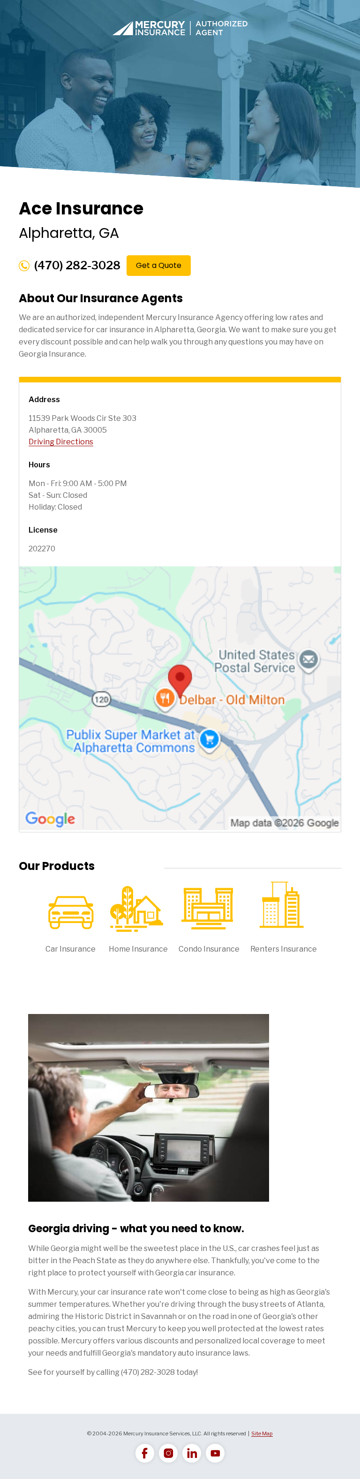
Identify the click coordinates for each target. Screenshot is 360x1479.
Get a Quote (158, 265)
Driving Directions (61, 441)
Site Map (262, 1433)
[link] (144, 1453)
